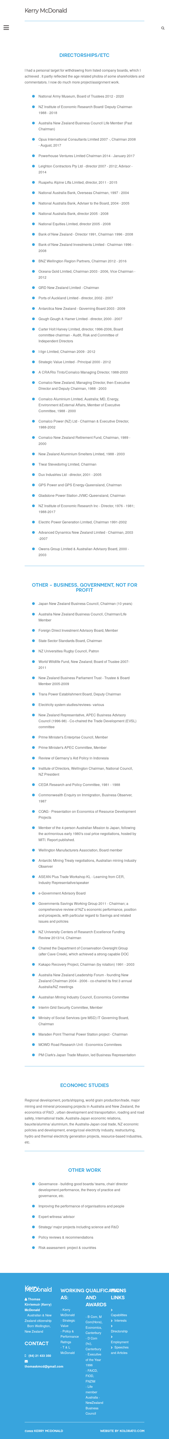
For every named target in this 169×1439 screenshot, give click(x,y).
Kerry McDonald (46, 10)
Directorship (119, 1331)
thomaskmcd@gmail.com (44, 1366)
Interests (120, 1320)
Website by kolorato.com (122, 1431)
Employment (120, 1341)
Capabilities (119, 1314)
